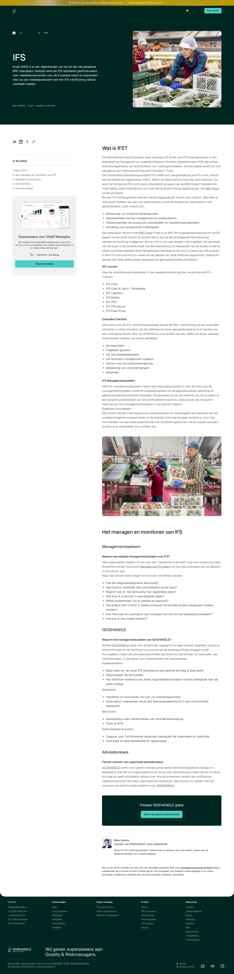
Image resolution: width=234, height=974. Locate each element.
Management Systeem (155, 566)
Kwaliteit (56, 927)
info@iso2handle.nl (17, 907)
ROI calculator (148, 911)
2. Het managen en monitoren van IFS (34, 175)
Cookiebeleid (192, 935)
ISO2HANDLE (120, 645)
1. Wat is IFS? (20, 170)
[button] (193, 11)
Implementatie (148, 919)
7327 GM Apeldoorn (18, 919)
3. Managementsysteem (27, 179)
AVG (188, 927)
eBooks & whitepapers (108, 915)
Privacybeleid (192, 939)
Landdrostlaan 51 (16, 915)
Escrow (145, 927)
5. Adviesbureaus (23, 188)
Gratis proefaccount (107, 911)
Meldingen (57, 915)
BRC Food (212, 188)
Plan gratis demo (105, 907)
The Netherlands (16, 923)
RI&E (54, 907)
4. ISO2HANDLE (22, 184)
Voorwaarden (192, 931)
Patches (190, 923)
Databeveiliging (193, 911)
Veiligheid (57, 919)
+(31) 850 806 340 (17, 911)
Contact (190, 907)
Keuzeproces (147, 915)
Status (189, 915)
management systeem (139, 359)
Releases (190, 919)
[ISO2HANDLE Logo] (20, 949)
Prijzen (144, 907)
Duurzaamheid (59, 911)
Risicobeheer (58, 923)
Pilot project (147, 923)
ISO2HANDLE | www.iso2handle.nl (38, 966)
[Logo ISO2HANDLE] (23, 10)
